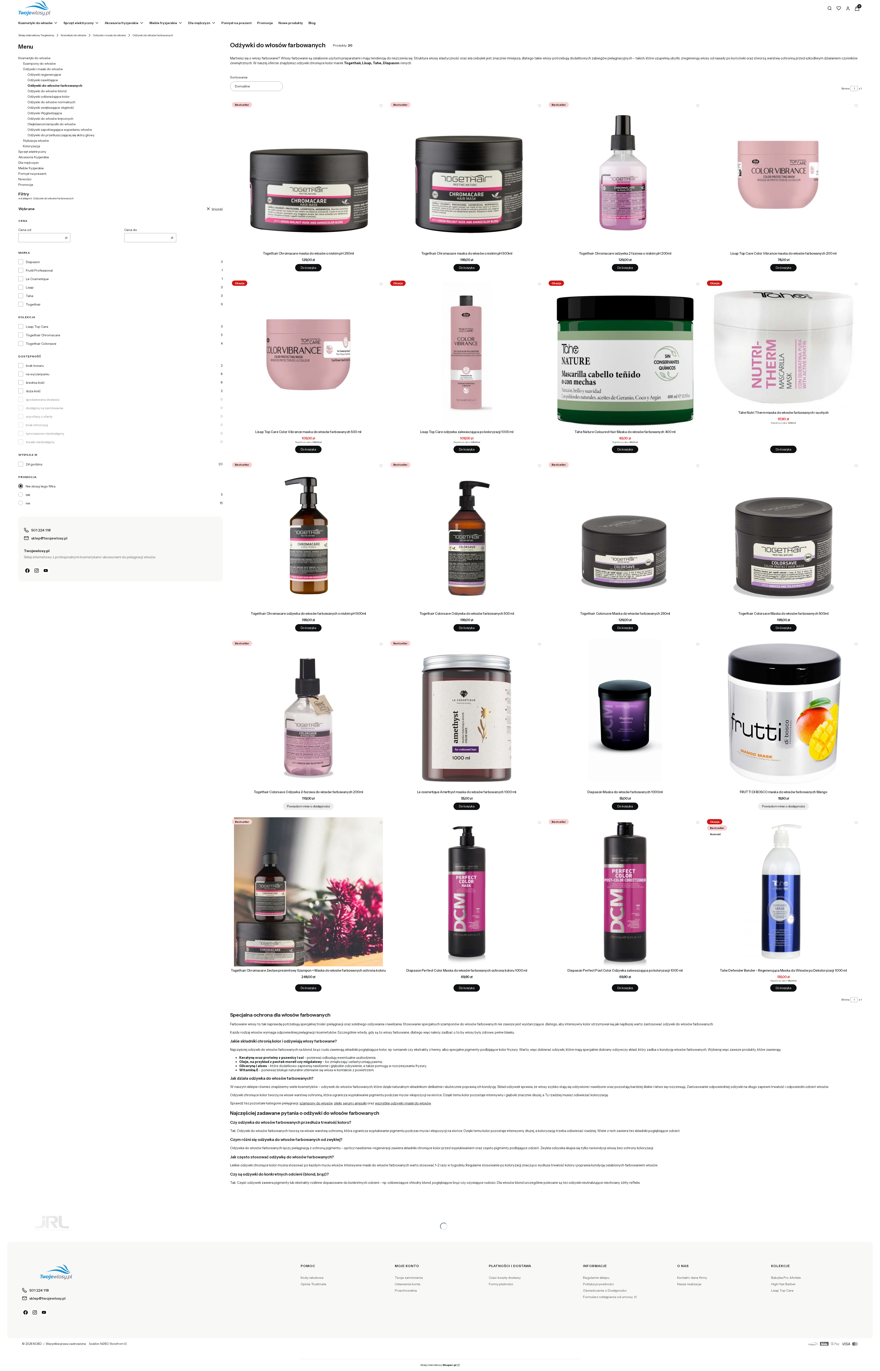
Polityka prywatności (598, 1284)
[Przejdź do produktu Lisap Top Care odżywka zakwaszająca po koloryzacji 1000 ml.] (466, 353)
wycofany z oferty (39, 416)
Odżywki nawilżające (43, 80)
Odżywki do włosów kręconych (50, 119)
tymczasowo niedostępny (45, 433)
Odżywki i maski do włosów (109, 35)
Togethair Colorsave (41, 344)
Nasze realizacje (689, 1284)
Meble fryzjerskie (31, 168)
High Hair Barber (783, 1284)
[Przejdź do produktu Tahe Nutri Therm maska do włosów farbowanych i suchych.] (783, 344)
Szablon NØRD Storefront (106, 1344)
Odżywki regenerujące (44, 74)
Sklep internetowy (438, 1365)
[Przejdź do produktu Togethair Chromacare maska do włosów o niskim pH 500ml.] (466, 174)
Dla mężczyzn (28, 163)
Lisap (30, 287)
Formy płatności (501, 1284)
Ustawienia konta (407, 1284)
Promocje (25, 185)
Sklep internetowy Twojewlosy (36, 35)
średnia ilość (35, 383)
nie (28, 503)
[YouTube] (46, 570)
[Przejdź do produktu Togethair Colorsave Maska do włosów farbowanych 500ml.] (783, 534)
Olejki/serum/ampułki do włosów (52, 124)
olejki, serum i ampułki (350, 1103)
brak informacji (37, 425)
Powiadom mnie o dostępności (308, 806)
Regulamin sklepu (596, 1278)
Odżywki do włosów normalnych (51, 102)
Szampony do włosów (39, 63)
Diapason (33, 262)
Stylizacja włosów (36, 141)
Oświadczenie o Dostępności (605, 1290)
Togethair (33, 304)
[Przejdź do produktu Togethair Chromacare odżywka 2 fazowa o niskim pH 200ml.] (625, 174)
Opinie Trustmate (313, 1284)
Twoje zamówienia (409, 1278)
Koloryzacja (31, 146)
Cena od (24, 230)
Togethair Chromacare (43, 335)
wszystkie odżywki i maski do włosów (403, 1103)
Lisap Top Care (37, 327)
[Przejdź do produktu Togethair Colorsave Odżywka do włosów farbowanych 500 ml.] (466, 534)
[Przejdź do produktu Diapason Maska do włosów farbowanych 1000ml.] (625, 713)
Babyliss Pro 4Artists (786, 1278)
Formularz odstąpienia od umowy (608, 1297)
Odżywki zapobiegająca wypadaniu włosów (60, 130)
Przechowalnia (406, 1290)
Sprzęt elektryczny (32, 152)
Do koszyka (308, 268)
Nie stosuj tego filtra (40, 486)
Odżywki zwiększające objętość (51, 108)
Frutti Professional (39, 270)
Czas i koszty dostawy (505, 1278)
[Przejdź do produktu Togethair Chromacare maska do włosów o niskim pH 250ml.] (308, 174)
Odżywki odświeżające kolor (49, 97)
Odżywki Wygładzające (45, 113)
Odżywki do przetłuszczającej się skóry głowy (61, 135)
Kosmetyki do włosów (73, 35)
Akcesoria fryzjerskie (33, 157)
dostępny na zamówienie (44, 408)
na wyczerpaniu (37, 374)
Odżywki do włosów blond (47, 91)
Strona (845, 88)
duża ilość (33, 391)
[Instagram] (36, 570)
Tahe (29, 296)
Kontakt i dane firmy (692, 1278)
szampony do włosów (316, 1103)
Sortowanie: (239, 77)
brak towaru (35, 366)
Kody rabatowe (312, 1278)
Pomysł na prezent (32, 174)
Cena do (130, 230)
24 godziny (34, 464)
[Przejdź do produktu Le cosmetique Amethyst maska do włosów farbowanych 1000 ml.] (466, 713)
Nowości (24, 179)
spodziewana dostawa (42, 400)
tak (28, 495)
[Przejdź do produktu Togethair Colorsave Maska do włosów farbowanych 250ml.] (625, 534)
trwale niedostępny (40, 442)
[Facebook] (27, 570)
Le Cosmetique (37, 279)
